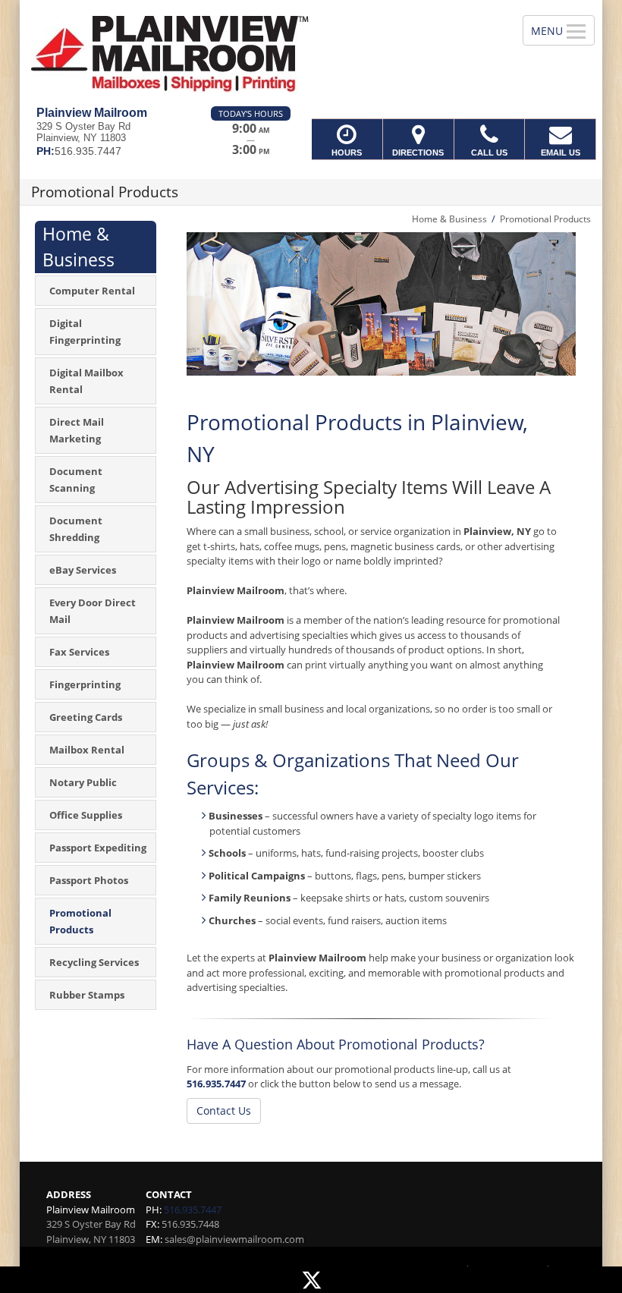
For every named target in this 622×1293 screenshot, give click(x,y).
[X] (311, 1279)
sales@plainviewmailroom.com (234, 1239)
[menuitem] (96, 290)
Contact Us (223, 1110)
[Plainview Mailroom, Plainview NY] (311, 53)
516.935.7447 (216, 1083)
